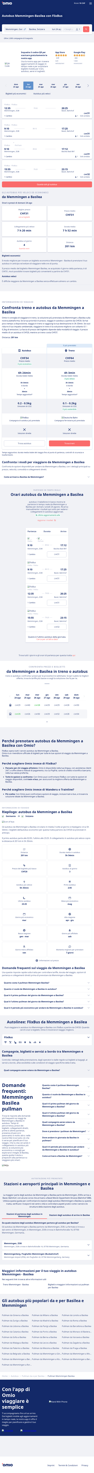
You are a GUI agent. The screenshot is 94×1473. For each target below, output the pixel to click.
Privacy (85, 1465)
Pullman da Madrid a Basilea (45, 1320)
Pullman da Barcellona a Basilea (76, 1326)
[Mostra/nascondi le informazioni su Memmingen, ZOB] (88, 1244)
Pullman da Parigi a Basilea (44, 1326)
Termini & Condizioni (68, 1465)
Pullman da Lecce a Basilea (44, 1342)
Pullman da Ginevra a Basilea (15, 1315)
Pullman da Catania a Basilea (15, 1331)
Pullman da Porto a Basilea (44, 1331)
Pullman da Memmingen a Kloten (47, 1359)
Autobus (15, 1376)
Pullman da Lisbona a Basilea (15, 1326)
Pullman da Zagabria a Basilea (76, 1342)
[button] (56, 29)
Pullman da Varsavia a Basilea (75, 1337)
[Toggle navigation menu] (90, 3)
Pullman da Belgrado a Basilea (16, 1353)
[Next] (88, 86)
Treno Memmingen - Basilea (16, 1284)
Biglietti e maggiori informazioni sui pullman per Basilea (68, 1286)
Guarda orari (24, 248)
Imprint (50, 1465)
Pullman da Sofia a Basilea (14, 1337)
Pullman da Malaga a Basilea (15, 1342)
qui (73, 655)
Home (5, 1376)
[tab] (16, 93)
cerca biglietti (24, 217)
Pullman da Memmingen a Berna (17, 1359)
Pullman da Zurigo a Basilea (15, 1320)
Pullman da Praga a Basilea (74, 1348)
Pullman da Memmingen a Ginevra (48, 1353)
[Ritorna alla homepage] (7, 3)
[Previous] (10, 696)
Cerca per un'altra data (47, 639)
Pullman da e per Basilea (33, 1376)
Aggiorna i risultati (45, 520)
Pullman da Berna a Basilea (44, 1337)
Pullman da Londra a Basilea (75, 1315)
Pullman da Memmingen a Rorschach (19, 1364)
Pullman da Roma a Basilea (74, 1320)
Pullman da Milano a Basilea (45, 1315)
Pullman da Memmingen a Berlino (77, 1359)
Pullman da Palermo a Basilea (15, 1348)
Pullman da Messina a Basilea (45, 1348)
